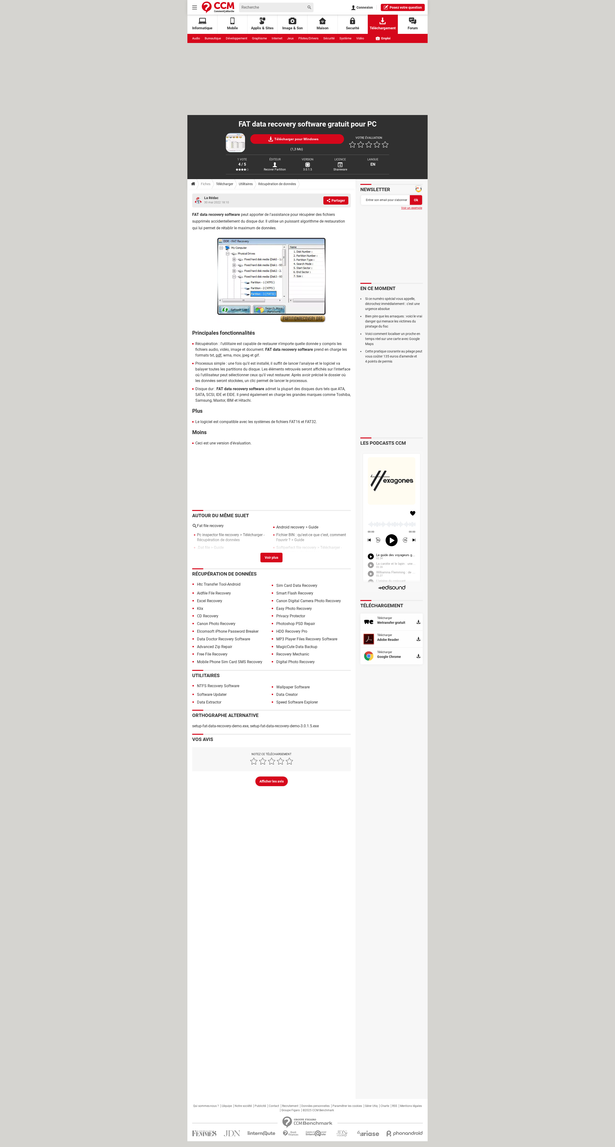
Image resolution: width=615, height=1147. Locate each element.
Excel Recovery (209, 601)
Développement (236, 38)
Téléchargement (383, 28)
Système (345, 38)
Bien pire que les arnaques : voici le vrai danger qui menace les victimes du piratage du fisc (393, 321)
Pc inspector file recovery (218, 535)
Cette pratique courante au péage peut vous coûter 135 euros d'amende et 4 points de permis (393, 356)
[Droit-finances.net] (290, 1133)
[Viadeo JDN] (342, 1133)
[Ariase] (368, 1133)
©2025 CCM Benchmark (318, 1110)
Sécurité (329, 38)
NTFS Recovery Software (218, 686)
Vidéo (360, 38)
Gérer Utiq (371, 1106)
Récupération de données (277, 184)
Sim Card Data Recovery (296, 585)
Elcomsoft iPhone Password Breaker (227, 631)
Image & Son (292, 28)
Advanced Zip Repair (214, 646)
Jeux (290, 38)
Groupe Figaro (290, 1110)
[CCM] (218, 7)
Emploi (385, 38)
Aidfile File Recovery (214, 593)
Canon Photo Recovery (216, 623)
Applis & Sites (262, 28)
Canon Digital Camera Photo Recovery (308, 601)
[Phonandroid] (405, 1133)
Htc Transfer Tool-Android (218, 584)
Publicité (260, 1106)
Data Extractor (209, 702)
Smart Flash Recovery (294, 593)
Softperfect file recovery (296, 547)
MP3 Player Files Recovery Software (306, 639)
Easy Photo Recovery (294, 608)
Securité (352, 28)
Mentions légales (411, 1106)
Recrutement (290, 1106)
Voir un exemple (411, 208)
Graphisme (259, 38)
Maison (322, 28)
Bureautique (213, 38)
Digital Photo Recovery (295, 662)
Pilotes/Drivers (308, 38)
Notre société (243, 1106)
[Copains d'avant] (316, 1133)
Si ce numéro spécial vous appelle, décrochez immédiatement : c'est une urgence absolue (392, 304)
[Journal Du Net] (232, 1133)
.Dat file (203, 547)
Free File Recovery (212, 654)
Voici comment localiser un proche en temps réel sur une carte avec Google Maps (392, 339)
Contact (274, 1106)
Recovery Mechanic (292, 654)
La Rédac (211, 198)
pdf (218, 355)
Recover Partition (275, 169)
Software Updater (212, 694)
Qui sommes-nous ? (206, 1106)
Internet (277, 38)
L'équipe (227, 1106)
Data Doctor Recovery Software (223, 639)
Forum (413, 28)
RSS (394, 1106)
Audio (196, 38)
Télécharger (224, 184)
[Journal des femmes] (204, 1133)
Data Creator (287, 694)
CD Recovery (207, 616)
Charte (385, 1106)
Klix (200, 608)
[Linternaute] (262, 1133)
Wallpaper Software (293, 687)
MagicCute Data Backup (296, 646)
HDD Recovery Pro (291, 631)
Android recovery (290, 527)
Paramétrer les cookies (347, 1106)
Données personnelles (315, 1106)
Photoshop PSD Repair (295, 623)
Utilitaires (246, 184)
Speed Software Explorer (297, 702)
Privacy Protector (290, 616)
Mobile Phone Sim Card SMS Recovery (229, 662)
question (406, 7)
